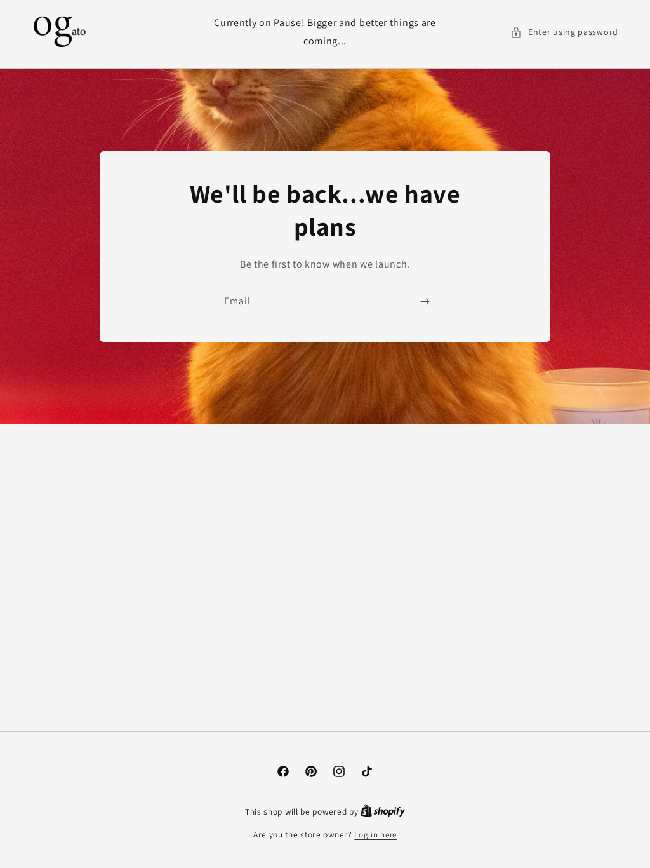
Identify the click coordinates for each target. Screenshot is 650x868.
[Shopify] (383, 811)
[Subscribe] (425, 301)
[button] (564, 32)
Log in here (375, 834)
